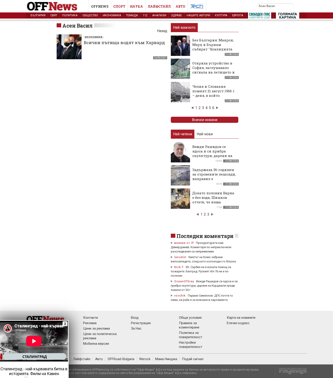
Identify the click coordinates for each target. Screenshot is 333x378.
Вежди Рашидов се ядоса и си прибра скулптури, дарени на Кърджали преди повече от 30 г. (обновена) (212, 157)
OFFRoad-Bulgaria (121, 359)
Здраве (176, 15)
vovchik (180, 295)
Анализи (159, 15)
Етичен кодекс (238, 323)
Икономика (112, 15)
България (38, 15)
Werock (144, 359)
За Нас (136, 328)
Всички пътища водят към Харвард (124, 42)
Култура (221, 15)
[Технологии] (197, 7)
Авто (180, 6)
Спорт (119, 6)
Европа (237, 15)
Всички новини (204, 120)
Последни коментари (205, 236)
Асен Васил (77, 25)
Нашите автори (198, 15)
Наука (136, 6)
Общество (90, 15)
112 (145, 15)
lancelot (180, 257)
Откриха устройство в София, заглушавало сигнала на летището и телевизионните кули (213, 70)
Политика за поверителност (190, 335)
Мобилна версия (96, 344)
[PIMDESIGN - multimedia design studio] (291, 372)
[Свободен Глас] (259, 16)
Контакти (90, 318)
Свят (53, 15)
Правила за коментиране (189, 325)
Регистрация (141, 323)
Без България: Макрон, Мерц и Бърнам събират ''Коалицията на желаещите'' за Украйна (213, 49)
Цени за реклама (96, 328)
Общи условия (190, 318)
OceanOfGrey (184, 281)
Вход (135, 318)
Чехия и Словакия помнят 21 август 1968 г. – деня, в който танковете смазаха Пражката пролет (213, 95)
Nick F (179, 267)
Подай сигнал (192, 359)
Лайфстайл (159, 6)
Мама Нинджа (166, 359)
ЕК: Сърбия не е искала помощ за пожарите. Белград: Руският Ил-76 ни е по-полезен (201, 271)
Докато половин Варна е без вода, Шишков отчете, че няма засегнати (213, 200)
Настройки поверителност (190, 344)
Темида (132, 15)
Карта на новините (241, 318)
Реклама (90, 323)
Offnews (100, 6)
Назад (162, 31)
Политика (70, 15)
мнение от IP (184, 243)
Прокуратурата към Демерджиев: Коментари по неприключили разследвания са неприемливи (201, 247)
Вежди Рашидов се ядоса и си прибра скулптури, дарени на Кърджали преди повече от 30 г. (204, 286)
